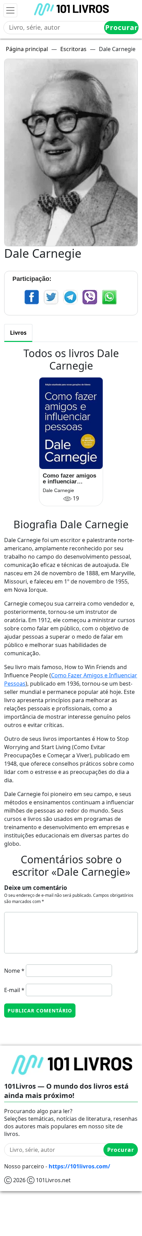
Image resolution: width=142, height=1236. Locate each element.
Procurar (121, 27)
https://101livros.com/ (79, 1166)
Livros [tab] (18, 332)
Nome (14, 970)
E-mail (14, 990)
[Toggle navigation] (10, 10)
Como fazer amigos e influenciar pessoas (69, 478)
